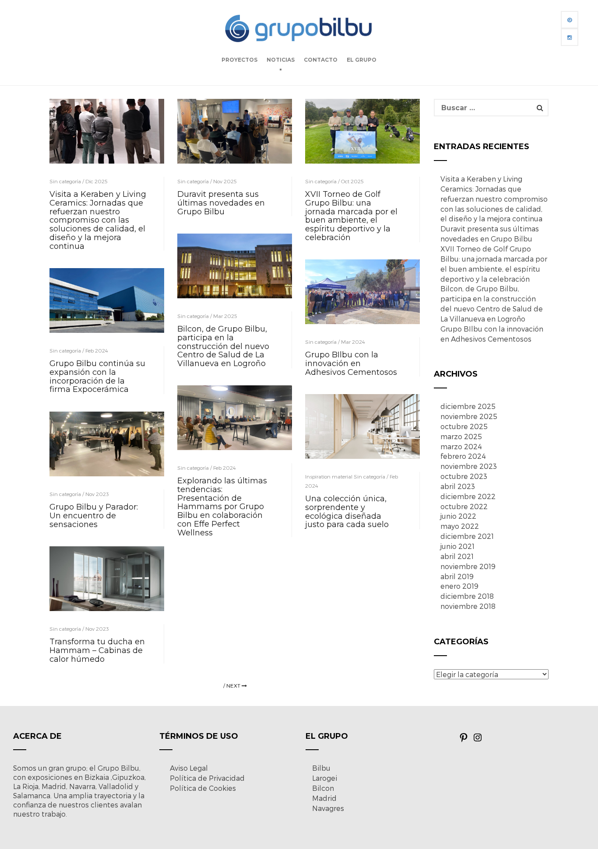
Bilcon (323, 788)
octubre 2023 (463, 476)
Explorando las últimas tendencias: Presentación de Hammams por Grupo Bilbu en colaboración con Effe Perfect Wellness (222, 507)
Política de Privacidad (207, 778)
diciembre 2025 (468, 406)
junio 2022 (458, 516)
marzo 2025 (461, 436)
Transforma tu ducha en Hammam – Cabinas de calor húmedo (97, 650)
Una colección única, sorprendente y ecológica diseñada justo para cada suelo (347, 511)
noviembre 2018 (468, 606)
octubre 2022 (464, 506)
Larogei (324, 778)
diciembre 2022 (468, 496)
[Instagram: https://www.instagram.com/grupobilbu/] (477, 740)
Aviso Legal (189, 768)
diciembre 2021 (467, 536)
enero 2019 (459, 586)
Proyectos (239, 59)
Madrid (324, 798)
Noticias (281, 59)
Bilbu (321, 768)
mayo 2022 (459, 526)
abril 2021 (457, 556)
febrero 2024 (463, 456)
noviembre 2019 (468, 566)
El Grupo (361, 59)
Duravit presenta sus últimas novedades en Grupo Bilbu (221, 203)
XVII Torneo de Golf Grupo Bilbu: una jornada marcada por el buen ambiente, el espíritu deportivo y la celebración (351, 215)
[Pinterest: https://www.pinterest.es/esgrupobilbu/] (463, 740)
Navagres (328, 808)
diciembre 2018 (467, 596)
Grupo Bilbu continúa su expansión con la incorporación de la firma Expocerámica (97, 376)
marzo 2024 (461, 446)
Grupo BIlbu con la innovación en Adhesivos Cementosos (352, 363)
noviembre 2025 (468, 416)
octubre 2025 (464, 426)
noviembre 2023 (468, 466)
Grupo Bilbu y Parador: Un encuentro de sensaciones (93, 515)
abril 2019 (457, 576)
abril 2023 (457, 486)
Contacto (321, 59)
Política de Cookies (203, 788)
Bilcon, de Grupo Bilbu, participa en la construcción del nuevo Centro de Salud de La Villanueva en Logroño (223, 346)
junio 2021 (457, 546)
